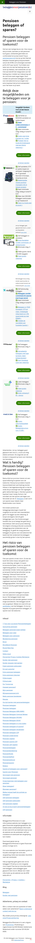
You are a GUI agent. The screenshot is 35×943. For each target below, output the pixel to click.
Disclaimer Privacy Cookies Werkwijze (16, 657)
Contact (5, 651)
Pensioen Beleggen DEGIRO (12, 717)
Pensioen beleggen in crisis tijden (14, 723)
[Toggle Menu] (2, 2)
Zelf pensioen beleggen (11, 798)
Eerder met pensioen (10, 660)
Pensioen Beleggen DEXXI (12, 720)
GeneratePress (19, 940)
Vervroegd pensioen (10, 778)
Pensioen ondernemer (10, 736)
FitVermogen (7, 678)
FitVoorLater (7, 681)
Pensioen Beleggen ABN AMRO (13, 711)
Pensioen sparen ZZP (10, 742)
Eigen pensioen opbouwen (12, 666)
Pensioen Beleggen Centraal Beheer (15, 714)
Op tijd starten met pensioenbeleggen (16, 702)
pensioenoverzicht (9, 58)
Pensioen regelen (9, 739)
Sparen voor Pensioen (10, 772)
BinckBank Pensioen (10, 645)
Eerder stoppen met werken (12, 663)
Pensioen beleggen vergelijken (13, 729)
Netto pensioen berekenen (12, 696)
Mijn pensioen (8, 690)
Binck (5, 642)
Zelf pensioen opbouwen (11, 801)
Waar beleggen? (8, 786)
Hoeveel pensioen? (9, 687)
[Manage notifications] (30, 939)
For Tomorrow (8, 684)
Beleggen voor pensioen (11, 636)
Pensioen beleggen (9, 705)
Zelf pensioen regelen (10, 804)
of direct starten (23, 163)
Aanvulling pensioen (10, 627)
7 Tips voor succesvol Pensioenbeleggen (17, 624)
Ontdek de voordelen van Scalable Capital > (22, 323)
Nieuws (5, 699)
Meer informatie (23, 155)
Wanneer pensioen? (10, 789)
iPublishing (10, 925)
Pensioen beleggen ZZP (11, 733)
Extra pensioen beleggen (11, 672)
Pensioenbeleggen (9, 748)
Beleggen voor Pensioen (17, 2)
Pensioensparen (8, 763)
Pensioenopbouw (9, 760)
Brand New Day (8, 648)
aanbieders (7, 606)
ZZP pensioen (7, 810)
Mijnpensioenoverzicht (11, 693)
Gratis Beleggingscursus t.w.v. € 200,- (22, 428)
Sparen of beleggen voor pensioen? (15, 769)
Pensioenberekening (10, 751)
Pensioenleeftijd (8, 757)
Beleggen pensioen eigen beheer (14, 630)
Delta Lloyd (7, 654)
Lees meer (24, 232)
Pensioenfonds (8, 754)
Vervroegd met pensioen (11, 775)
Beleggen (20, 499)
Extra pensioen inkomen (11, 675)
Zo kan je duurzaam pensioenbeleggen (16, 807)
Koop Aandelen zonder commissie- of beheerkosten (23, 242)
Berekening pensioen (10, 639)
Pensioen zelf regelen (10, 745)
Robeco (5, 766)
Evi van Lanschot (8, 669)
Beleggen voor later (9, 633)
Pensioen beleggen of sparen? (13, 726)
